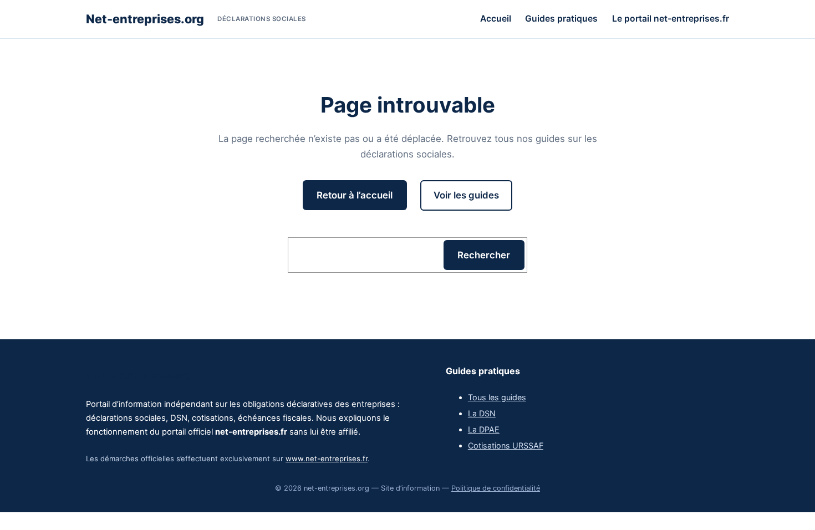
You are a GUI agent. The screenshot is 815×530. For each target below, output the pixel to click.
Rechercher (483, 255)
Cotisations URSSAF (505, 445)
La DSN (482, 413)
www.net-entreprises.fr (327, 458)
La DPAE (484, 429)
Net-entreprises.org (145, 19)
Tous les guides (497, 397)
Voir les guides (466, 195)
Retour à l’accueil (355, 195)
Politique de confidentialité (495, 488)
